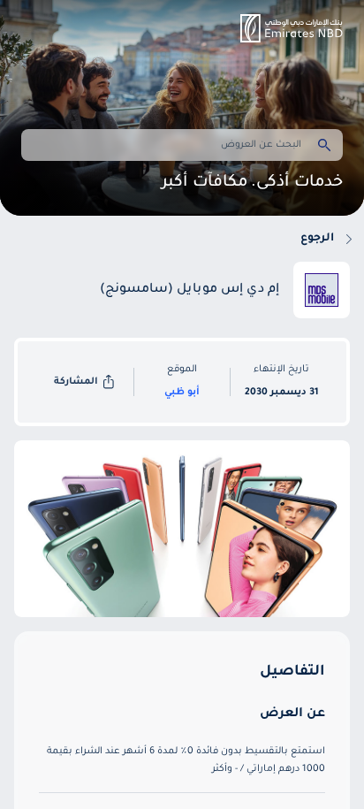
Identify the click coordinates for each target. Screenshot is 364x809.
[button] (291, 28)
